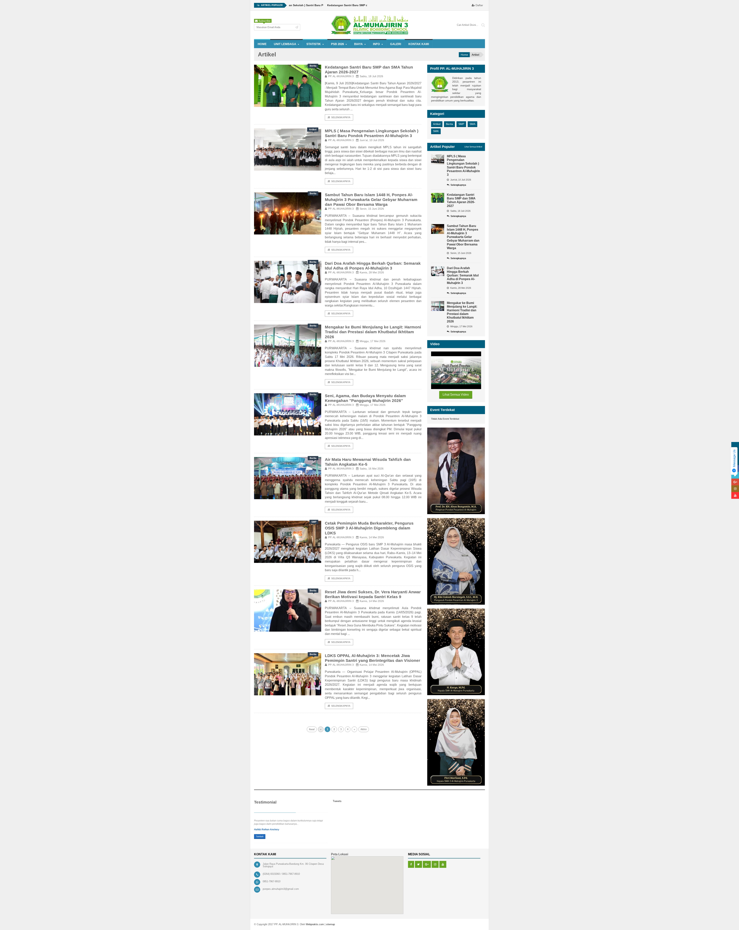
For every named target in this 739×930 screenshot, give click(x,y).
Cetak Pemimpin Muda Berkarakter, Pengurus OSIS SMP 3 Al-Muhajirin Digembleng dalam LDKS (369, 528)
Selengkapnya (340, 117)
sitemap (330, 924)
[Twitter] (418, 864)
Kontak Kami (418, 44)
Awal (312, 729)
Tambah (259, 836)
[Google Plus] (427, 864)
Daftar (479, 5)
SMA (472, 124)
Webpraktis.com (315, 924)
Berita (449, 124)
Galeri (395, 44)
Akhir (363, 729)
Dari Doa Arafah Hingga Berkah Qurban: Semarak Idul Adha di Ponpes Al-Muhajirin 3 (463, 275)
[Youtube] (442, 864)
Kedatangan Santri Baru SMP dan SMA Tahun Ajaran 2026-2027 (340, 5)
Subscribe (264, 20)
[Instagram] (435, 864)
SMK (436, 131)
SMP (461, 124)
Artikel (437, 124)
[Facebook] (411, 864)
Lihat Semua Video (456, 394)
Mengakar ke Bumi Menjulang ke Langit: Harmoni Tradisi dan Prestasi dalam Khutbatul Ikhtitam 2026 (373, 332)
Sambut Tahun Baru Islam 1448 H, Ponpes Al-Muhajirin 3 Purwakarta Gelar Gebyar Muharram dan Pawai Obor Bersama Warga (371, 200)
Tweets (337, 801)
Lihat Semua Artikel (473, 147)
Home (262, 44)
